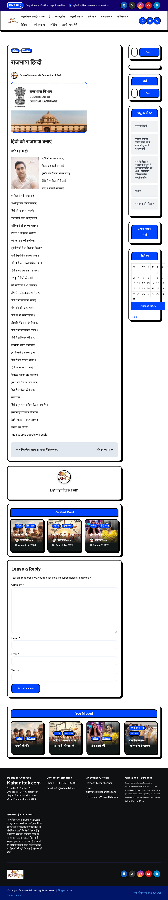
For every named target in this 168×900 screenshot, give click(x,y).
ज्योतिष (53, 25)
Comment (17, 585)
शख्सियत (122, 16)
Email (15, 654)
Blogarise (62, 890)
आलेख (56, 525)
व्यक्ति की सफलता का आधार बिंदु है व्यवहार (37, 450)
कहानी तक (75, 16)
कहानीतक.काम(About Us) (35, 16)
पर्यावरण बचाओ (103, 450)
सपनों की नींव (21, 534)
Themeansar (14, 895)
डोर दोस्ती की (96, 534)
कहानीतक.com (30, 75)
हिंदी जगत (26, 50)
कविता (91, 16)
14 (152, 283)
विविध (24, 25)
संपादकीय (60, 16)
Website (16, 670)
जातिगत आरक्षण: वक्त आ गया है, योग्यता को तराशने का (64, 745)
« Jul (134, 317)
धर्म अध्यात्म (39, 25)
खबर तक (106, 16)
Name (15, 638)
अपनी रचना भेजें (69, 25)
